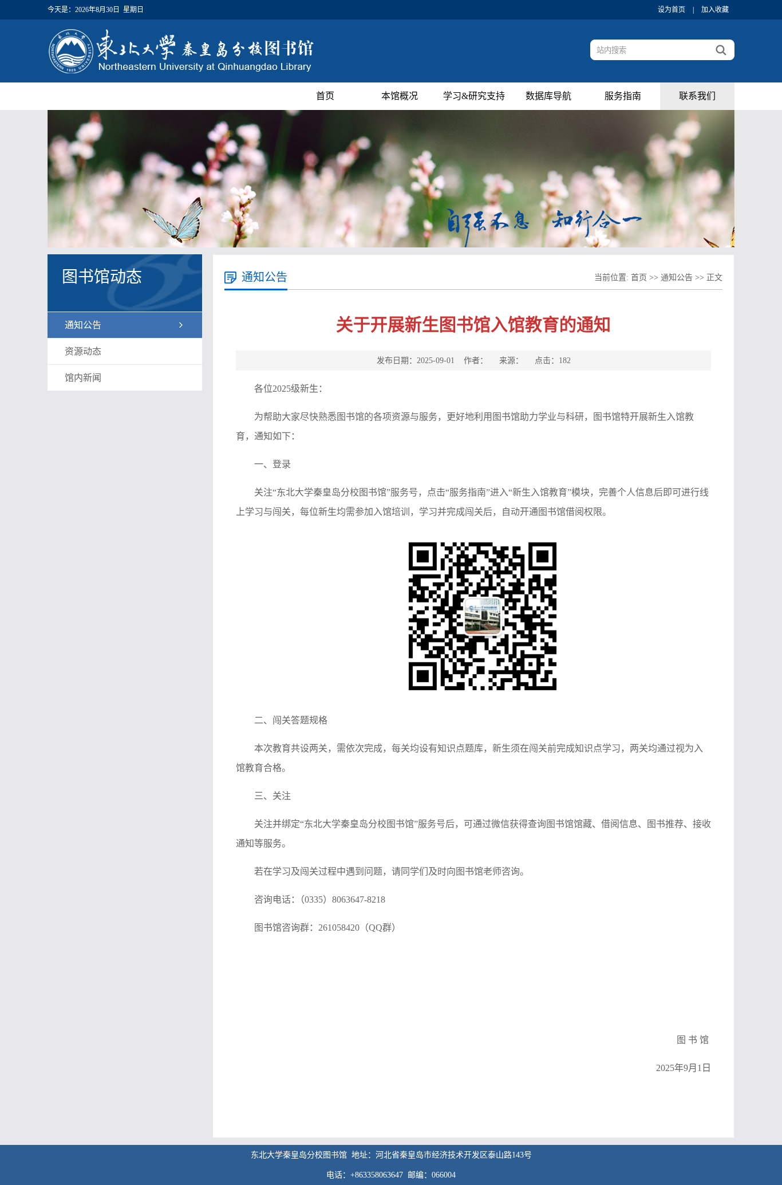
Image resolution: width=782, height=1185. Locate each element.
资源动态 (83, 351)
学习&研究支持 (474, 96)
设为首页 (671, 10)
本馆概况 (399, 96)
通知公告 (83, 325)
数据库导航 (548, 96)
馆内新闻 (83, 378)
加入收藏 (715, 10)
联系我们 (697, 96)
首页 (325, 96)
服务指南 (623, 96)
